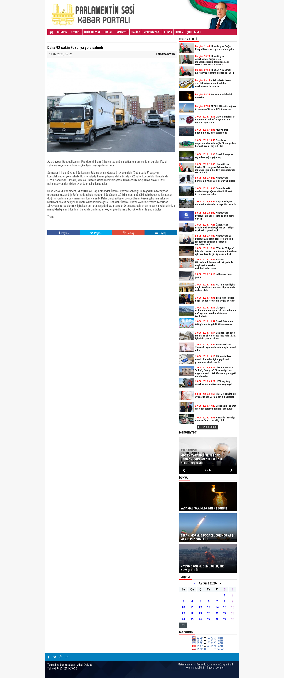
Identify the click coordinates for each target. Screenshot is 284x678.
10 (183, 607)
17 (183, 613)
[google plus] (61, 657)
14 (217, 607)
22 (224, 613)
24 (183, 619)
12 (200, 607)
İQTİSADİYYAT (92, 32)
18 (192, 613)
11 (192, 607)
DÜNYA (168, 32)
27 (208, 619)
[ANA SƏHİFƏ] (51, 32)
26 (200, 619)
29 (224, 619)
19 (200, 613)
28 (217, 619)
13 (208, 607)
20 (208, 613)
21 (217, 613)
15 (224, 607)
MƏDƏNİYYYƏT (152, 32)
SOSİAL (108, 32)
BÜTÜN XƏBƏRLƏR (207, 427)
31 (183, 625)
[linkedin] (67, 657)
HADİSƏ (135, 32)
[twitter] (55, 657)
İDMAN (179, 32)
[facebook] (48, 657)
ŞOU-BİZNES (194, 32)
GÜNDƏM (62, 32)
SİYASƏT (76, 32)
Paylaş (65, 233)
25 (192, 619)
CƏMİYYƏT (122, 32)
